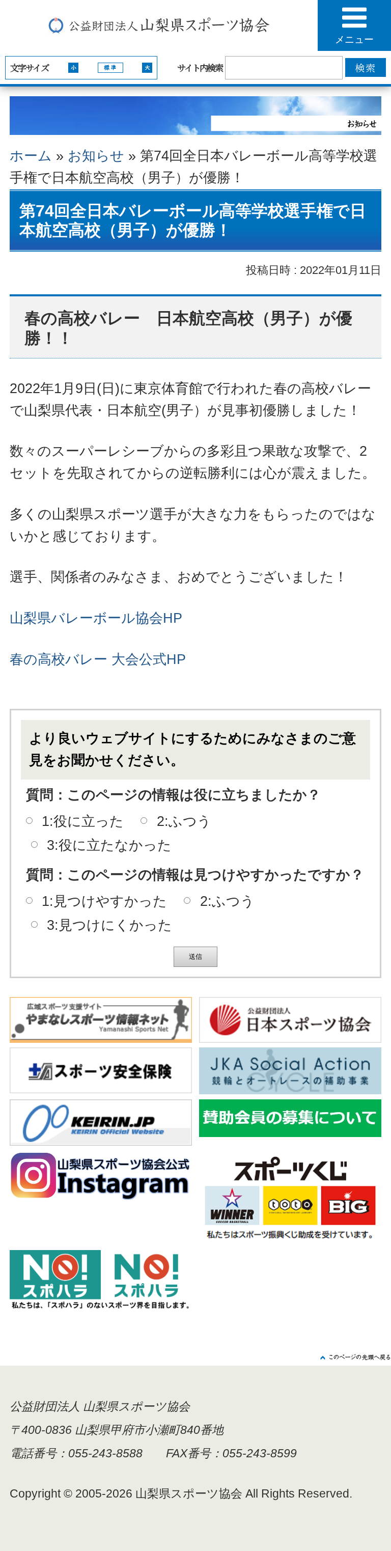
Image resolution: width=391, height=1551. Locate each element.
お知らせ (96, 155)
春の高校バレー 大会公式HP (98, 659)
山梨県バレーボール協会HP (96, 618)
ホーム (31, 155)
